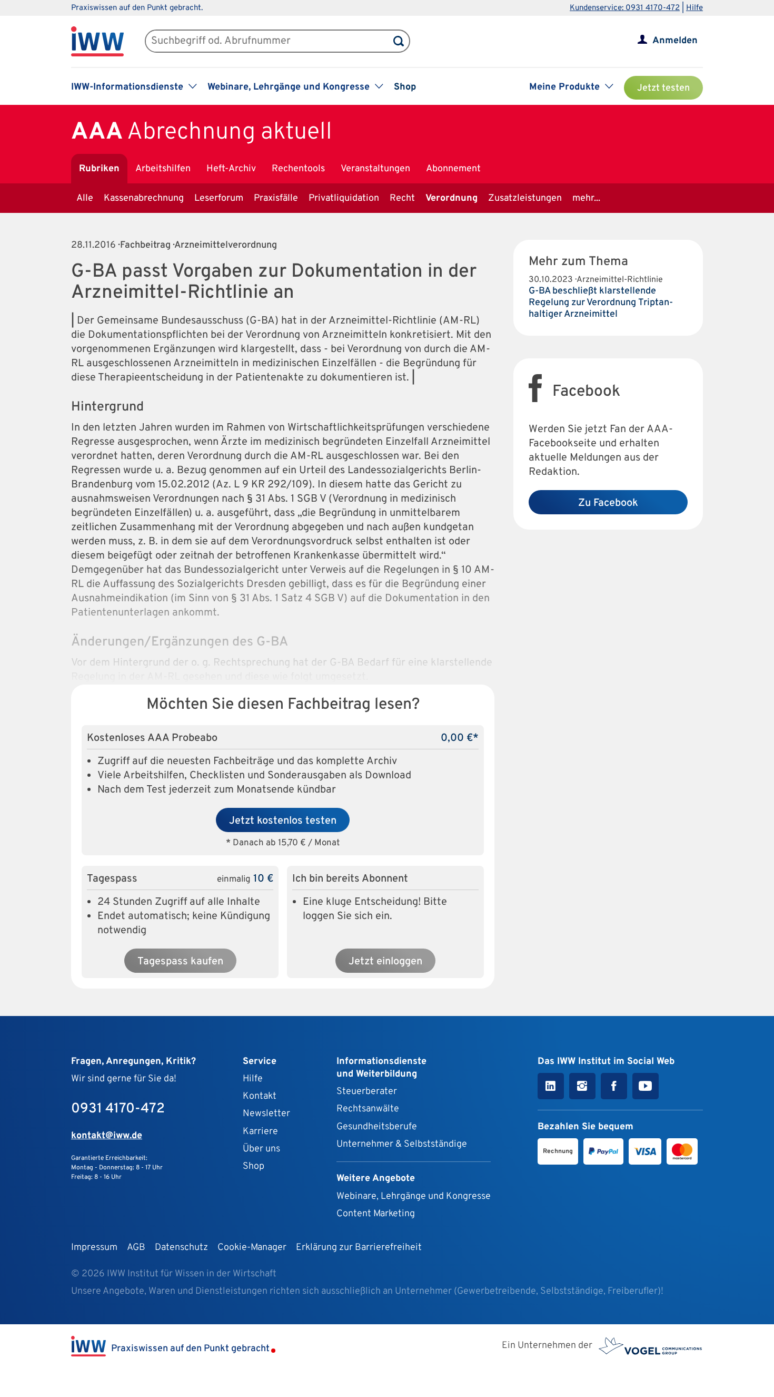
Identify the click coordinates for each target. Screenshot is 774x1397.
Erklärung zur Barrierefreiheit (359, 1248)
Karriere (260, 1132)
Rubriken (99, 169)
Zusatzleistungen (525, 198)
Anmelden (675, 41)
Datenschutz (181, 1248)
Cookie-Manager (251, 1248)
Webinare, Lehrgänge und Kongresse (413, 1196)
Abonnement (453, 169)
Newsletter (266, 1114)
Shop (405, 87)
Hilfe (694, 8)
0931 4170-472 (118, 1109)
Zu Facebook (608, 503)
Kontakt (259, 1096)
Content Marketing (375, 1214)
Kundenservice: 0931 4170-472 (625, 8)
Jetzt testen (663, 88)
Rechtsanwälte (367, 1109)
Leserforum (218, 198)
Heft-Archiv (231, 169)
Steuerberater (366, 1092)
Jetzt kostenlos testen (282, 821)
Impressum (94, 1248)
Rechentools (298, 169)
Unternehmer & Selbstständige (401, 1144)
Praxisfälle (276, 198)
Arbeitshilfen (163, 169)
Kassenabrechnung (144, 198)
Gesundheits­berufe (376, 1127)
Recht (402, 198)
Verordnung (451, 198)
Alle (84, 198)
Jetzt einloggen (385, 962)
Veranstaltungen (375, 169)
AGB (136, 1248)
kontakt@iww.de (106, 1136)
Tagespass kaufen (180, 962)
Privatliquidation (344, 198)
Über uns (261, 1149)
